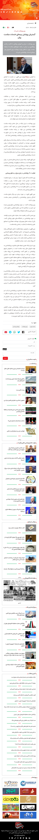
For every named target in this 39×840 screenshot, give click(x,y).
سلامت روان (32, 327)
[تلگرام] (12, 12)
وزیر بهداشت (24, 327)
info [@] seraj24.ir (19, 836)
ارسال (5, 358)
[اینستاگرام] (9, 12)
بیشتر (19, 440)
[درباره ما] (3, 12)
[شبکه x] (15, 12)
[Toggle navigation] (37, 18)
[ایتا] (21, 12)
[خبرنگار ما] (1, 12)
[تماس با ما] (6, 12)
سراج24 (27, 77)
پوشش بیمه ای (16, 327)
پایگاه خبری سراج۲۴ (33, 10)
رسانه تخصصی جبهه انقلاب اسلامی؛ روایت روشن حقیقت (30, 15)
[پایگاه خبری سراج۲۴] (34, 5)
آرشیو (19, 603)
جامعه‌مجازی (30, 23)
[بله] (18, 12)
